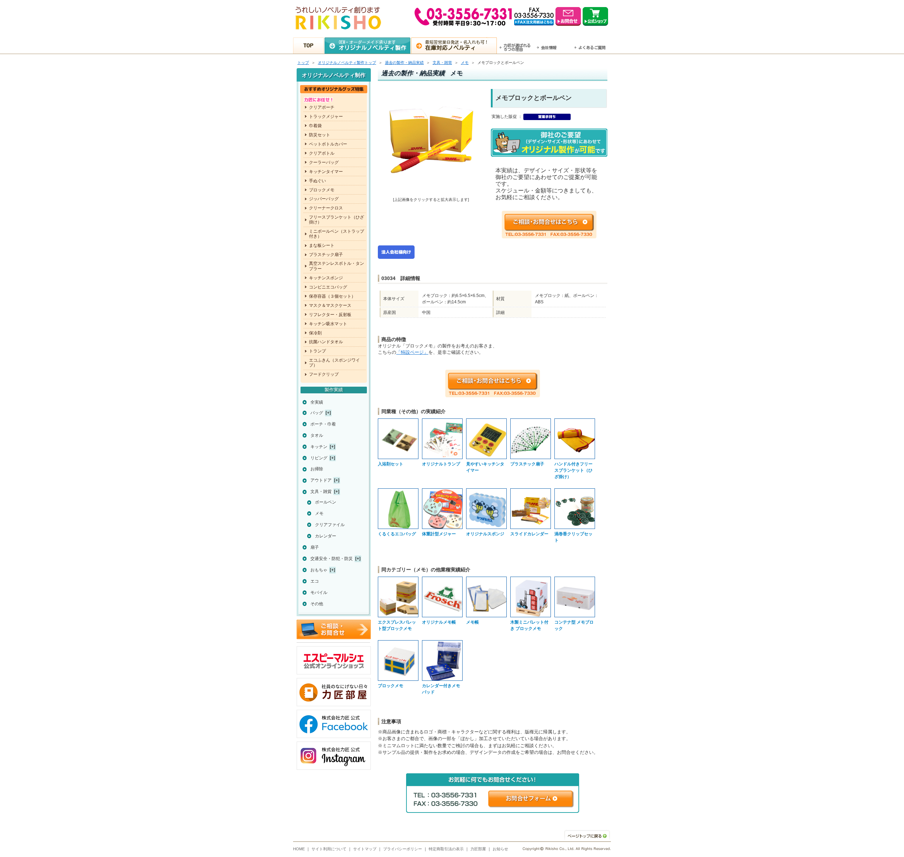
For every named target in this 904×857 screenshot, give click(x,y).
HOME (299, 849)
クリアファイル (330, 524)
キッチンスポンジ (326, 277)
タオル (316, 435)
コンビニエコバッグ (328, 287)
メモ (465, 62)
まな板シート (321, 245)
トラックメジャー (326, 116)
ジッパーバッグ (324, 198)
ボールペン (325, 502)
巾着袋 (315, 125)
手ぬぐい (317, 180)
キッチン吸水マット (328, 323)
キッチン (318, 446)
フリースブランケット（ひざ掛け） (336, 220)
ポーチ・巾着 (323, 424)
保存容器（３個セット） (332, 296)
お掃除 (316, 468)
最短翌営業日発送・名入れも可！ (457, 45)
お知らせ (500, 849)
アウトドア (321, 480)
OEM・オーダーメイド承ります (372, 45)
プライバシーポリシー (402, 849)
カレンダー (325, 536)
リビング (318, 458)
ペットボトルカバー (328, 144)
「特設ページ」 (412, 352)
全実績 (316, 402)
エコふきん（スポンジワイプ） (334, 363)
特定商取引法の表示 (446, 849)
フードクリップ (324, 374)
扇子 (314, 547)
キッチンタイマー (326, 171)
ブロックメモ (321, 190)
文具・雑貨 (442, 62)
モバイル (318, 592)
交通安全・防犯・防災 (331, 558)
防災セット (319, 134)
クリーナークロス (326, 208)
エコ (314, 581)
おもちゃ (318, 569)
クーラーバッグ (324, 162)
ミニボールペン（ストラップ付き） (336, 234)
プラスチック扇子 (326, 254)
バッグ (316, 412)
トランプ (317, 351)
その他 (316, 603)
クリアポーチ (321, 107)
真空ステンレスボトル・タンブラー (336, 266)
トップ (303, 62)
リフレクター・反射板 (330, 314)
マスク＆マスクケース (330, 305)
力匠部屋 (478, 849)
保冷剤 (315, 333)
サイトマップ (364, 849)
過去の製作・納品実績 (404, 62)
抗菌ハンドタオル (326, 341)
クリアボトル (321, 153)
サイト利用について (328, 849)
